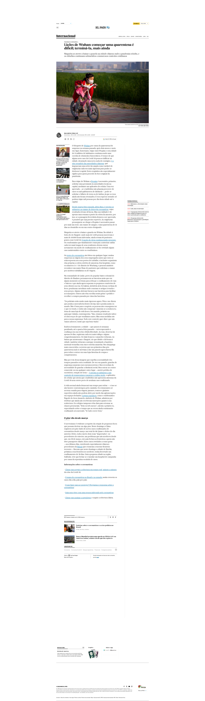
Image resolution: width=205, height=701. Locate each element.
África (128, 36)
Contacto (58, 697)
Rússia (79, 447)
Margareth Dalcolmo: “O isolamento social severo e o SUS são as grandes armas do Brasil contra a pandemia (62, 162)
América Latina (122, 36)
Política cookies (77, 697)
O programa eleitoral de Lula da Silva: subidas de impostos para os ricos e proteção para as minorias (138, 213)
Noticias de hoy (122, 697)
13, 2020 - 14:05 (75, 135)
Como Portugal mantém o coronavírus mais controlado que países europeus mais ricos (63, 217)
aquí (98, 557)
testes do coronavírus (75, 255)
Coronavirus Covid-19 (76, 550)
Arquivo (90, 647)
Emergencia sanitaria (106, 550)
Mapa (92, 697)
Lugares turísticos (89, 395)
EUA (147, 36)
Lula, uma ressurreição (137, 208)
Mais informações (68, 557)
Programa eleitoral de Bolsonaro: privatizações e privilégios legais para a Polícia (138, 219)
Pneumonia (97, 550)
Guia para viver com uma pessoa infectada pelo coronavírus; (89, 492)
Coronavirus (67, 550)
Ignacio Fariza (79, 540)
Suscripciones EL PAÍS (98, 697)
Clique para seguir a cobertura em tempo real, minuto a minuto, (91, 470)
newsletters (61, 647)
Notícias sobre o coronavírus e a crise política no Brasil (94, 526)
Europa (132, 36)
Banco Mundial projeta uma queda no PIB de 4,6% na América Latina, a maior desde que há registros (96, 537)
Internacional (65, 36)
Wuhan (87, 146)
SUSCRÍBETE (136, 23)
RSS (114, 697)
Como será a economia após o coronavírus (61, 181)
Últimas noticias (132, 201)
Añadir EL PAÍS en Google (110, 139)
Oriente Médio (138, 36)
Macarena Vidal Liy (71, 133)
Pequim (94, 181)
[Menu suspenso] (57, 27)
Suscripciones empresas (108, 697)
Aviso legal (71, 697)
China (144, 36)
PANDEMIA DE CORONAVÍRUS (71, 42)
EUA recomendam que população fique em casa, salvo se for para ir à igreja (62, 198)
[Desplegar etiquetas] (116, 550)
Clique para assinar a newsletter (78, 498)
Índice (117, 697)
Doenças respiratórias (88, 550)
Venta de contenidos (65, 697)
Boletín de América (63, 651)
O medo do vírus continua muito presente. (99, 240)
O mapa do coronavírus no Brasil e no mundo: (83, 477)
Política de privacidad (85, 697)
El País (77, 529)
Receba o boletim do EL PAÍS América (75, 517)
